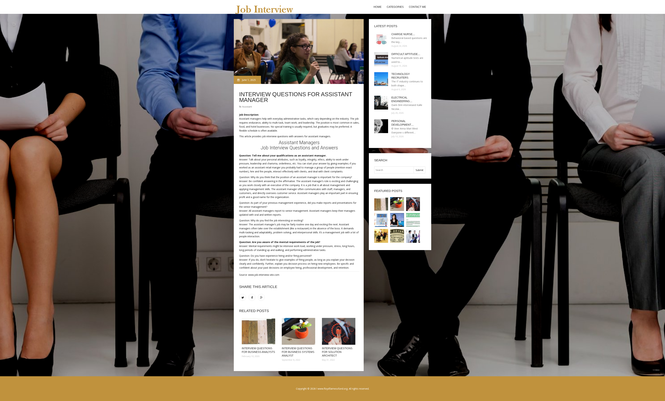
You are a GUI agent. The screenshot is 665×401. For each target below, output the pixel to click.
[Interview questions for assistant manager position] (413, 220)
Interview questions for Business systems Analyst (298, 352)
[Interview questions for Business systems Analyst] (299, 331)
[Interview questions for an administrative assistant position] (413, 236)
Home (378, 6)
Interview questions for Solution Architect (337, 352)
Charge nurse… (403, 34)
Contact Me (417, 6)
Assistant (247, 106)
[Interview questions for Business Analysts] (259, 331)
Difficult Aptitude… (405, 54)
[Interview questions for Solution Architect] (339, 331)
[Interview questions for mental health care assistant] (397, 236)
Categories (395, 6)
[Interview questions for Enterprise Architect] (381, 220)
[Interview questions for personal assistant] (397, 220)
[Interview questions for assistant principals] (381, 236)
